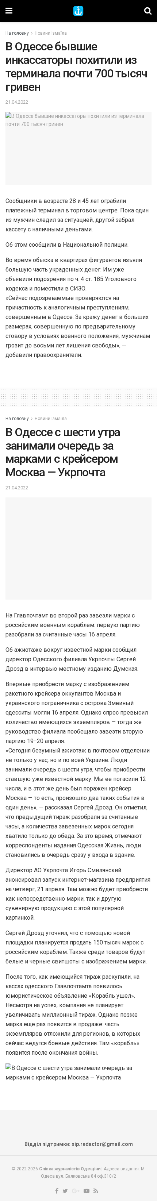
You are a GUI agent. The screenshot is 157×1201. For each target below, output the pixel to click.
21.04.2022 (16, 102)
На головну (17, 33)
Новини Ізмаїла (51, 33)
